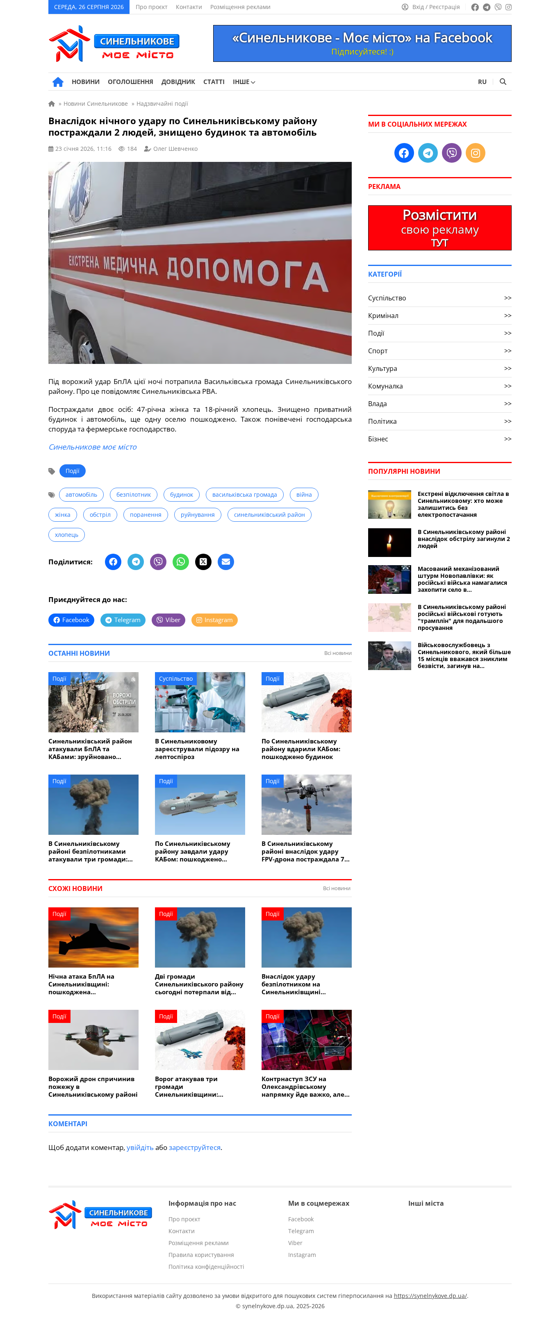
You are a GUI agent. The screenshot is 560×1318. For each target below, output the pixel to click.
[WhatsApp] (181, 562)
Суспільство (176, 678)
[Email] (226, 562)
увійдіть (140, 1147)
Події (73, 471)
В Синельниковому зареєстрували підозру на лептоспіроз (197, 749)
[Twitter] (203, 562)
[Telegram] (135, 562)
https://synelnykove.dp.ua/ (430, 1296)
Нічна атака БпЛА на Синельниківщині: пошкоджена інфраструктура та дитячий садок (81, 984)
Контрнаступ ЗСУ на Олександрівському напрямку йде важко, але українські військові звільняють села (303, 1086)
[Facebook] (113, 562)
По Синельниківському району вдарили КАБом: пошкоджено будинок (301, 749)
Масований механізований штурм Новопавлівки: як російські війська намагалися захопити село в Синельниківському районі (462, 579)
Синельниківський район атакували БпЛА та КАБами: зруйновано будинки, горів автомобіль (91, 749)
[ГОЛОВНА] (58, 82)
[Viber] (158, 562)
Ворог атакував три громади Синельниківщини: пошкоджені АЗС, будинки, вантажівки (199, 1086)
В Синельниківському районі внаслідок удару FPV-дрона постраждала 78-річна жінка (306, 851)
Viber (295, 1243)
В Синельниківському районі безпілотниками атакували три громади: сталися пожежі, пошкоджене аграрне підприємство (87, 851)
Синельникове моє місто (92, 447)
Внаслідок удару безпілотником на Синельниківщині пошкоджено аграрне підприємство (297, 984)
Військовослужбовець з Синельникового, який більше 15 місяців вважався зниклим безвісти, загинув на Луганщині (464, 655)
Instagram (302, 1255)
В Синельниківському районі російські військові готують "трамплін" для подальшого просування (462, 617)
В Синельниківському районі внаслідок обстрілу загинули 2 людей (464, 538)
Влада (440, 403)
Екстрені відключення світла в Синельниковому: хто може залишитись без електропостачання (463, 504)
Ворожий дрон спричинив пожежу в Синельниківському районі (93, 1086)
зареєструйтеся (195, 1147)
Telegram (301, 1231)
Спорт (440, 350)
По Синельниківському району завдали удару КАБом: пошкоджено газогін (192, 851)
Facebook (301, 1219)
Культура (440, 368)
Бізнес (440, 438)
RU (482, 81)
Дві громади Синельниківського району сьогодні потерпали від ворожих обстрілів (199, 984)
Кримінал (440, 315)
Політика (440, 421)
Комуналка (440, 386)
